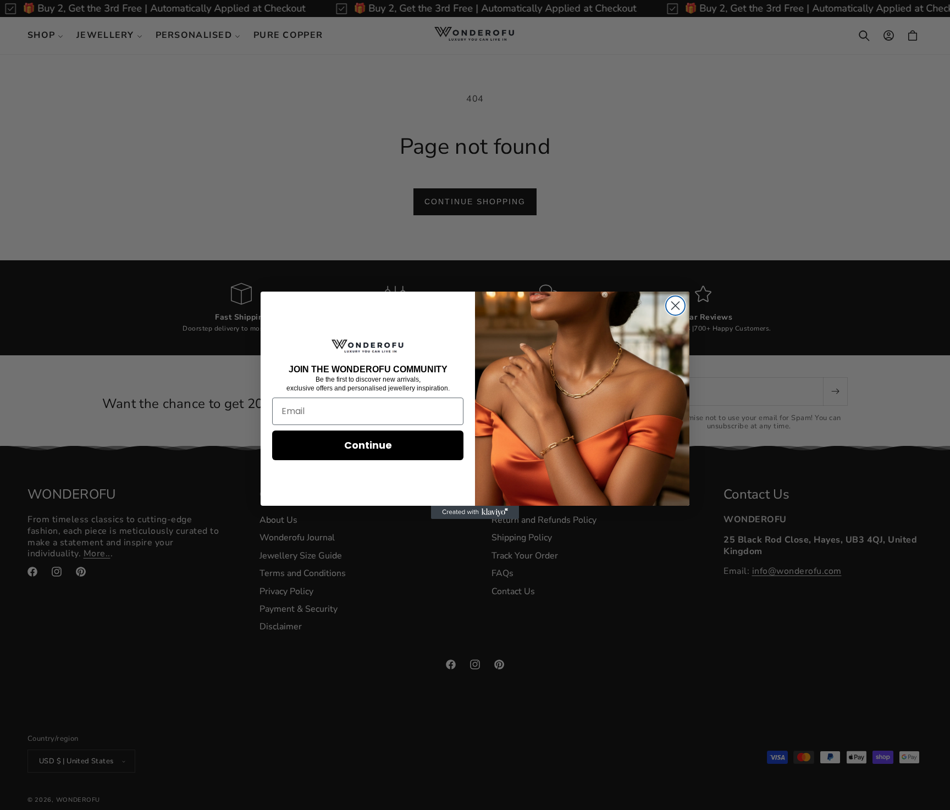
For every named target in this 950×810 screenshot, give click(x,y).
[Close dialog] (675, 305)
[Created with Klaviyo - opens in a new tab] (475, 512)
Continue (368, 445)
